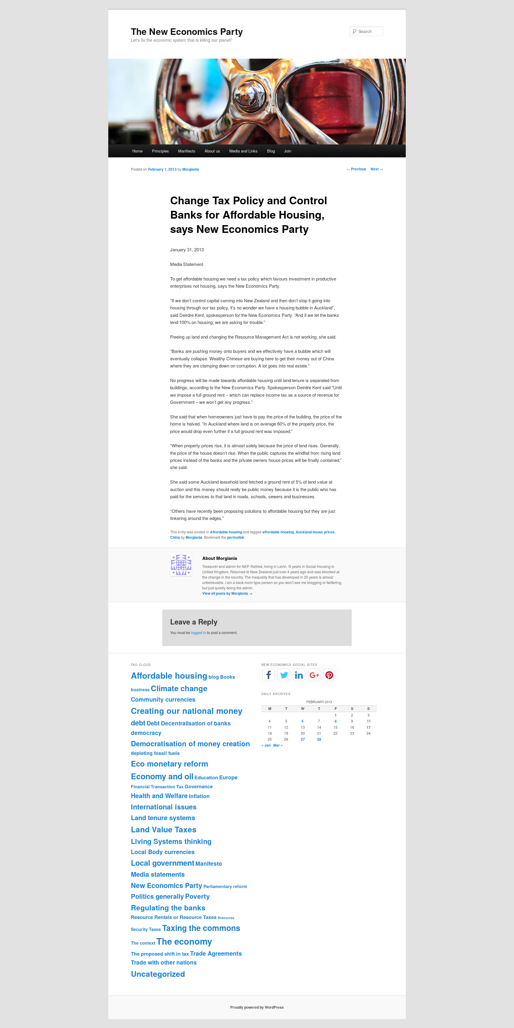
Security (139, 929)
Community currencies (163, 699)
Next (377, 169)
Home (137, 151)
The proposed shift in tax (160, 953)
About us (212, 151)
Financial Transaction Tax (157, 786)
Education (206, 777)
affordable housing (278, 532)
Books (227, 676)
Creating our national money (186, 710)
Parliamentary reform (225, 886)
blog (214, 676)
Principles (160, 151)
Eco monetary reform (169, 763)
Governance (199, 786)
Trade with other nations (164, 962)
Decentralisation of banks (196, 723)
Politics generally (157, 896)
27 (303, 739)
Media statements (158, 874)
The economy (184, 941)
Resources (226, 917)
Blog (271, 151)
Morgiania (190, 169)
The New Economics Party (187, 31)
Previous (356, 169)
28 (319, 739)
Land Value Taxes (164, 829)
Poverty (197, 896)
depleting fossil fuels (155, 753)
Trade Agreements (216, 953)
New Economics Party (166, 885)
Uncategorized (158, 973)
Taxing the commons (201, 927)
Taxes (155, 929)
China (175, 537)
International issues (164, 807)
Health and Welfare (159, 795)
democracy (146, 733)
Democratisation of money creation (190, 743)
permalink (235, 537)
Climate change (179, 688)
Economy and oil (162, 776)
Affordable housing (226, 532)
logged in (198, 632)
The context (143, 943)
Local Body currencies (163, 852)
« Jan (266, 745)
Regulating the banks (168, 907)
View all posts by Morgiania (227, 593)
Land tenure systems (163, 817)
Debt (153, 723)
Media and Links (243, 151)
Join (287, 151)
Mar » (278, 745)
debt (138, 723)
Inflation (199, 796)
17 (368, 727)
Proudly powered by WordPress (257, 1007)
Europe (228, 777)
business (140, 689)
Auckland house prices (315, 532)
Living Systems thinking (171, 841)
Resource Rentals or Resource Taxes (174, 917)
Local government (162, 862)
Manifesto (186, 151)
